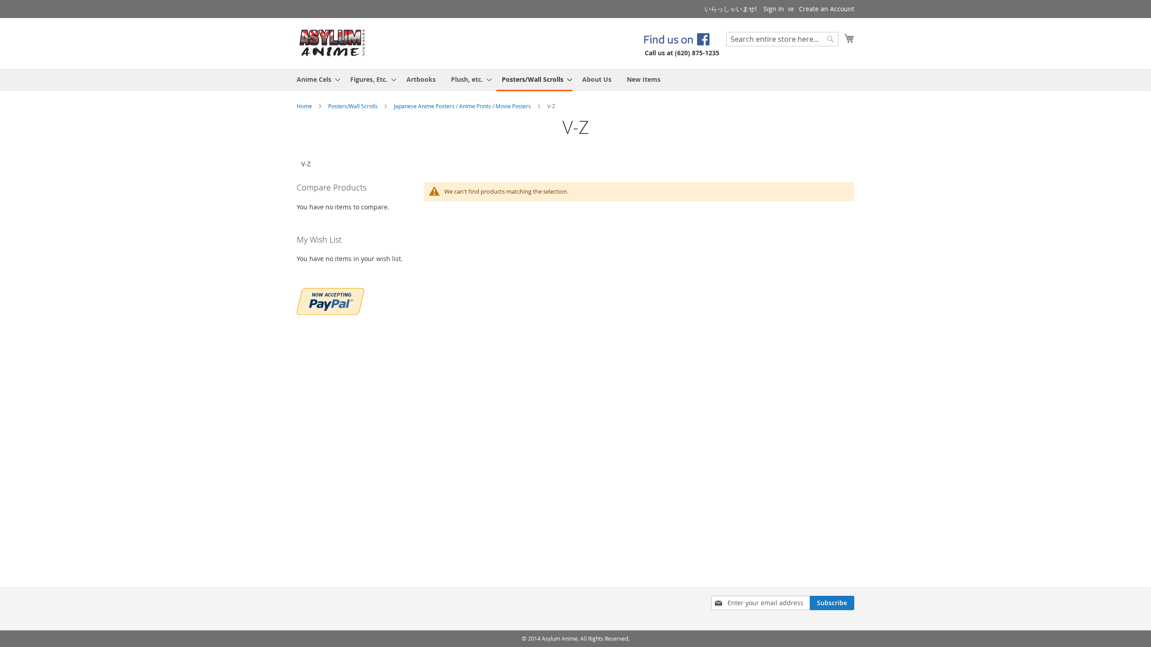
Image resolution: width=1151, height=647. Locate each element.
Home (305, 106)
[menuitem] (315, 79)
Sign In (773, 8)
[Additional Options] (330, 300)
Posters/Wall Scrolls (353, 106)
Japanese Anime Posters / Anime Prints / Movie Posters (463, 106)
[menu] (575, 80)
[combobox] (782, 39)
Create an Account (826, 8)
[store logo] (332, 43)
